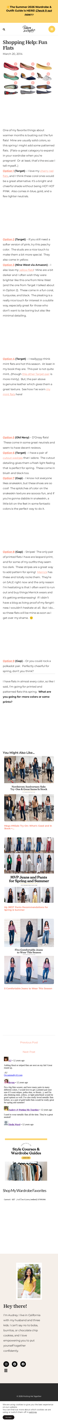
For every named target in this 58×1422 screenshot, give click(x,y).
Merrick (42, 572)
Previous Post (29, 1042)
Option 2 (8, 239)
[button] (4, 29)
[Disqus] (29, 1091)
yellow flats (26, 270)
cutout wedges (13, 457)
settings (33, 1412)
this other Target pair (36, 374)
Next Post (29, 1052)
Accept (8, 1417)
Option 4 (9, 358)
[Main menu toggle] (51, 29)
